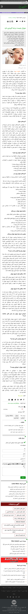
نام (24, 449)
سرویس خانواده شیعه (21, 18)
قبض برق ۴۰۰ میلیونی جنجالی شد (17, 549)
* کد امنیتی (22, 459)
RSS (14, 594)
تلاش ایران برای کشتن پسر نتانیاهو (17, 489)
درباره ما (25, 587)
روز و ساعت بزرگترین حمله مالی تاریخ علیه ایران (14, 572)
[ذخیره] (12, 21)
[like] (14, 409)
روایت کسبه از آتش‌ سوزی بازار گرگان (17, 553)
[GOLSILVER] (14, 560)
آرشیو (14, 587)
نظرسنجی (14, 591)
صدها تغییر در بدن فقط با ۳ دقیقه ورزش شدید (15, 496)
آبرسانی (22, 418)
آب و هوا (5, 587)
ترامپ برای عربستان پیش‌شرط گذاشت (17, 491)
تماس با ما (19, 587)
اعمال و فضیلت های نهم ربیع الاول (18, 547)
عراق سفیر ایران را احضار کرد (19, 498)
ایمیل (24, 454)
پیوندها (9, 587)
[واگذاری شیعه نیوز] (14, 12)
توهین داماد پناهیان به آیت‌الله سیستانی (14, 569)
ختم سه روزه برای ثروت (9, 515)
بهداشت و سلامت (12, 18)
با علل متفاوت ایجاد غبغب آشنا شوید (15, 430)
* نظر (24, 466)
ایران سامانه (11, 612)
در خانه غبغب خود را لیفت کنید (16, 432)
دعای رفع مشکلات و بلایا (19, 518)
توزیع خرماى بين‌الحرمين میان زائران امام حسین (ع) (14, 544)
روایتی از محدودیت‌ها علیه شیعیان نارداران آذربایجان (13, 576)
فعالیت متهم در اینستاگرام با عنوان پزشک (16, 487)
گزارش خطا (21, 407)
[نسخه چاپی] (8, 21)
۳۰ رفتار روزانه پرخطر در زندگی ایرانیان (17, 494)
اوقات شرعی (24, 591)
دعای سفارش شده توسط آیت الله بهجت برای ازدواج (14, 531)
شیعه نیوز (17, 71)
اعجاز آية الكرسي (10, 512)
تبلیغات (19, 591)
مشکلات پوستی (9, 416)
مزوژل (16, 416)
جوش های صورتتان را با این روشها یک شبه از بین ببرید (13, 426)
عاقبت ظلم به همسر (21, 512)
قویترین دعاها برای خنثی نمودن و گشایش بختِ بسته (14, 526)
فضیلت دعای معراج (21, 515)
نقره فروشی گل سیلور (20, 535)
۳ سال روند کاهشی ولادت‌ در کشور (16, 579)
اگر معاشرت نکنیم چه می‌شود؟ (18, 551)
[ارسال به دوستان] (10, 21)
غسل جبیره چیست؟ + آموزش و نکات (15, 582)
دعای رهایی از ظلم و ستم (19, 508)
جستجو (8, 591)
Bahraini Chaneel (20, 522)
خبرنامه (3, 591)
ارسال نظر (20, 412)
